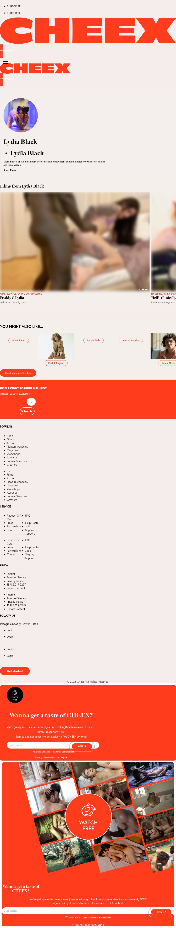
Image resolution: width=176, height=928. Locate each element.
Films (10, 439)
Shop (10, 435)
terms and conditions (65, 752)
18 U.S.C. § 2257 (16, 584)
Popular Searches (17, 461)
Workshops (13, 454)
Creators (12, 464)
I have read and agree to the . (53, 752)
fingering (36, 294)
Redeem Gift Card (14, 517)
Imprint (11, 573)
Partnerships (14, 526)
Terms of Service (16, 577)
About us (12, 457)
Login (10, 630)
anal (2, 294)
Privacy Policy (15, 581)
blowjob (11, 294)
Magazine (12, 450)
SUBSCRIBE (14, 6)
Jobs (28, 526)
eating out (24, 294)
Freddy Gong (19, 302)
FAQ (27, 515)
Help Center (32, 522)
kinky (167, 294)
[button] (2, 464)
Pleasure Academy (17, 446)
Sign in (64, 757)
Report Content (16, 588)
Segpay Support (30, 531)
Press (10, 522)
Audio (10, 443)
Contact (11, 530)
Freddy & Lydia (12, 298)
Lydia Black (6, 302)
